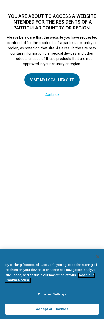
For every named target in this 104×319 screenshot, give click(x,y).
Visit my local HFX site (52, 80)
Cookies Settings (52, 294)
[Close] (97, 257)
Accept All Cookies (52, 309)
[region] (52, 284)
